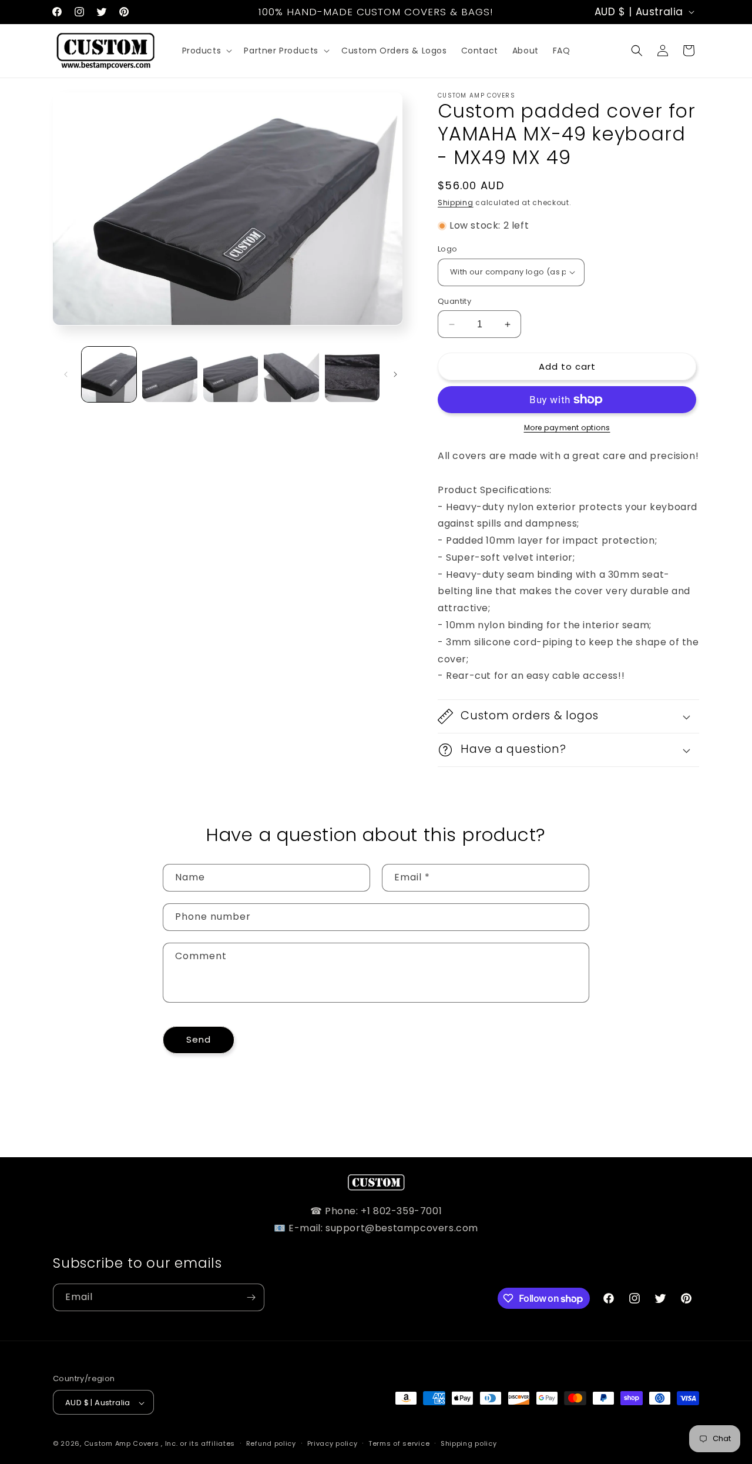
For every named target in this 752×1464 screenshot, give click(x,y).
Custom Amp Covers (121, 1444)
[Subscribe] (251, 1297)
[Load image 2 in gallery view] (169, 374)
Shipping (456, 202)
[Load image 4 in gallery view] (291, 374)
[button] (206, 50)
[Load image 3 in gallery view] (230, 374)
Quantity (454, 301)
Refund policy (271, 1443)
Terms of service (398, 1443)
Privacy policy (332, 1443)
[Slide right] (395, 374)
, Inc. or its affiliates (198, 1444)
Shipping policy (469, 1443)
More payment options (567, 428)
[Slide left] (66, 374)
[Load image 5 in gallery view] (352, 374)
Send (198, 1039)
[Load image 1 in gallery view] (109, 374)
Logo (448, 248)
